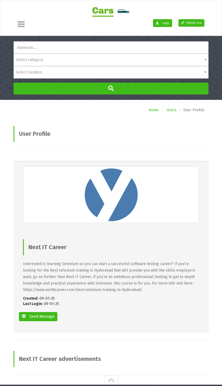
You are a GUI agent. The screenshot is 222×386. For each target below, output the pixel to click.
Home (154, 110)
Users (171, 110)
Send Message (41, 316)
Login (165, 23)
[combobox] (111, 60)
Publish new (193, 23)
